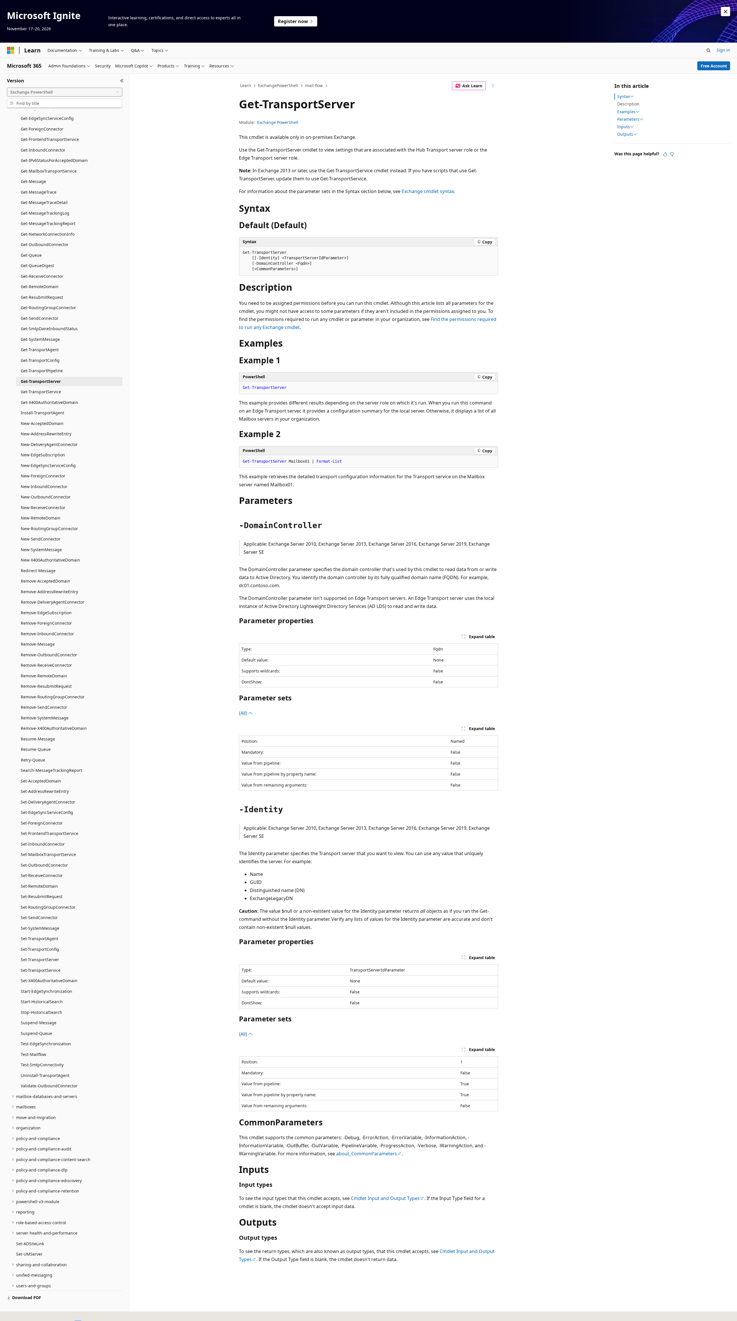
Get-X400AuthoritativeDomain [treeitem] (49, 402)
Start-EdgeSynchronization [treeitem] (46, 991)
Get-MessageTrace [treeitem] (38, 192)
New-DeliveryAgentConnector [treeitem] (49, 444)
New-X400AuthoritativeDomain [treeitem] (50, 560)
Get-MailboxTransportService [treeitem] (49, 171)
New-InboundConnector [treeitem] (44, 486)
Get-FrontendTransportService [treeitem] (50, 139)
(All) (243, 713)
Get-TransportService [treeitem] (41, 391)
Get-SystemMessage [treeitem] (40, 339)
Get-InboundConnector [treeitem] (43, 150)
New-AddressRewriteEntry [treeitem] (46, 433)
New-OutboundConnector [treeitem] (46, 497)
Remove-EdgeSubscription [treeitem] (46, 612)
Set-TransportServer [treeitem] (40, 959)
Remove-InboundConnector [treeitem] (47, 633)
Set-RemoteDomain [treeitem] (39, 886)
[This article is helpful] (665, 154)
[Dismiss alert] (725, 11)
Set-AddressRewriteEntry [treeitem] (45, 791)
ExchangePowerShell (278, 85)
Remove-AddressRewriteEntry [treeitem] (49, 591)
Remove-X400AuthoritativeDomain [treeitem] (54, 728)
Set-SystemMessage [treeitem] (40, 928)
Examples (626, 111)
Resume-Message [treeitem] (38, 739)
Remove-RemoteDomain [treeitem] (44, 676)
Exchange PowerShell (277, 122)
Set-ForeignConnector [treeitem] (42, 823)
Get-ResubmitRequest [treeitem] (42, 297)
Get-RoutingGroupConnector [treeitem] (48, 307)
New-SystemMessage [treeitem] (41, 549)
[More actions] (493, 85)
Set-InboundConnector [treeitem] (43, 844)
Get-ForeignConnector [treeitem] (42, 129)
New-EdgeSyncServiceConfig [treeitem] (48, 465)
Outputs (625, 134)
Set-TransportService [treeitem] (40, 970)
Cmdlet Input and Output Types (385, 1198)
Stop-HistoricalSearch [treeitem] (41, 1012)
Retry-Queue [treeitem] (33, 760)
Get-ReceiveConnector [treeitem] (42, 276)
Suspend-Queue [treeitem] (36, 1033)
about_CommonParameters (366, 1153)
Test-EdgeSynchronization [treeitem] (46, 1043)
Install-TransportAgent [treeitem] (42, 412)
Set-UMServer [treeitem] (29, 1254)
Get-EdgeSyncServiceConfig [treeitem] (47, 118)
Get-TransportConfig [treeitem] (40, 360)
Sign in (723, 50)
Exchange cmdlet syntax (428, 191)
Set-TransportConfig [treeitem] (40, 949)
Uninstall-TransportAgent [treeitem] (45, 1075)
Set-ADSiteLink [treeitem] (30, 1243)
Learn (245, 85)
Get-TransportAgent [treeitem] (40, 349)
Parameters (628, 119)
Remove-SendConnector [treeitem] (44, 707)
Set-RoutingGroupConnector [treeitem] (48, 907)
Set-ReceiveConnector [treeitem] (42, 875)
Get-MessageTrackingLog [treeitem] (45, 213)
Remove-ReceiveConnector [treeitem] (46, 665)
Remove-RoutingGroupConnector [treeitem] (53, 697)
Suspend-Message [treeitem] (38, 1022)
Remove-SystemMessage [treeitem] (45, 718)
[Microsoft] (10, 50)
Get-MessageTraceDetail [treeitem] (44, 202)
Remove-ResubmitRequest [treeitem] (46, 686)
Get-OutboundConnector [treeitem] (45, 244)
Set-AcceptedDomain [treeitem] (41, 781)
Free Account (714, 66)
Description (628, 104)
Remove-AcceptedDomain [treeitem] (45, 581)
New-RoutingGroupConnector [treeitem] (49, 528)
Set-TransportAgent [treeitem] (39, 938)
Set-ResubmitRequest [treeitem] (41, 896)
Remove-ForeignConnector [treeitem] (46, 623)
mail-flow (314, 85)
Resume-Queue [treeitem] (36, 749)
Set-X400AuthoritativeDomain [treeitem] (49, 980)
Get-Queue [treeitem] (31, 255)
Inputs (623, 126)
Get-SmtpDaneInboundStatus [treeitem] (49, 328)
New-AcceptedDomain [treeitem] (42, 423)
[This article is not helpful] (671, 154)
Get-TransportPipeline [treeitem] (42, 370)
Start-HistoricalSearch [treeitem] (42, 1001)
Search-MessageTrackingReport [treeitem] (51, 770)
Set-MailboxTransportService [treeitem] (48, 854)
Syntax (623, 96)
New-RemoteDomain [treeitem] (40, 518)
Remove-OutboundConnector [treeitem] (49, 654)
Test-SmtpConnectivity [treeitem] (42, 1064)
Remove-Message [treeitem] (38, 644)
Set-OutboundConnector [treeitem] (44, 865)
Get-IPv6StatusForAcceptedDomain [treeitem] (54, 160)
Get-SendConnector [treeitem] (39, 318)
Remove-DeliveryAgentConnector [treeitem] (52, 602)
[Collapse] (122, 80)
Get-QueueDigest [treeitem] (37, 265)
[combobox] (64, 92)
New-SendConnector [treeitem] (40, 539)
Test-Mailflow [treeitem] (33, 1054)
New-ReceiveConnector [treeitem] (43, 507)
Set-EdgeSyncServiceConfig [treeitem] (47, 812)
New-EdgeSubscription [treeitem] (43, 455)
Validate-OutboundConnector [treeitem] (49, 1085)
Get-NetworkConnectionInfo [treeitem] (48, 234)
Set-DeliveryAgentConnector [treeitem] (48, 802)
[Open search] (708, 50)
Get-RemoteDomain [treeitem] (39, 286)
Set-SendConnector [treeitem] (39, 917)
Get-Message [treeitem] (33, 181)
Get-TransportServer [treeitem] (41, 381)
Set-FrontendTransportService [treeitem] (49, 833)
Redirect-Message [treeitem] (38, 570)
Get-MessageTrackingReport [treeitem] (48, 223)
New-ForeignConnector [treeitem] (43, 476)
